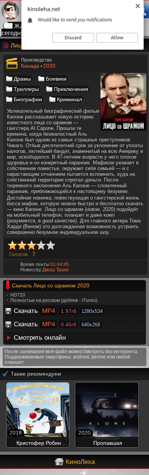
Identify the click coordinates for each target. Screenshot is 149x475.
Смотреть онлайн (40, 337)
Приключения (71, 89)
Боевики (56, 79)
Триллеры (26, 89)
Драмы (22, 79)
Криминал (69, 99)
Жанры (24, 26)
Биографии (28, 99)
